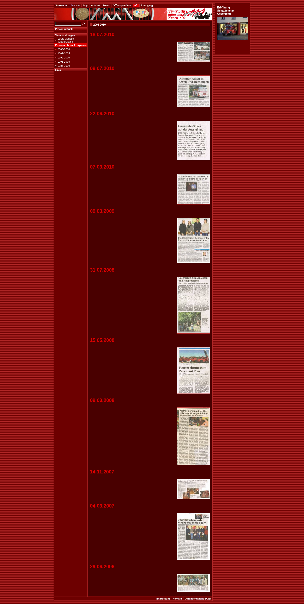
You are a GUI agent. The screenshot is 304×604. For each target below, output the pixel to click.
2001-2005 (63, 53)
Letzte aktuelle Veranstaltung (65, 40)
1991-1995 (63, 61)
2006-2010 (63, 49)
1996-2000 (63, 57)
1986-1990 (63, 65)
